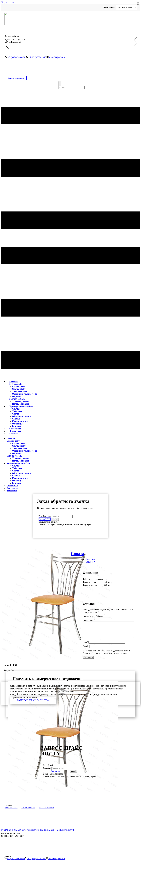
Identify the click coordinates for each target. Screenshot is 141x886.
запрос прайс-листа (33, 700)
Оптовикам (12, 485)
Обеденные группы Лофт (24, 394)
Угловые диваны (20, 401)
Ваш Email (48, 765)
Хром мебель (28, 808)
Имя (85, 642)
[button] (7, 39)
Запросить (56, 771)
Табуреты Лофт (20, 391)
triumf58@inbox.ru (57, 57)
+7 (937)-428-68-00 (16, 57)
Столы (15, 414)
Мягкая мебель (17, 399)
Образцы (16, 453)
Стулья (16, 409)
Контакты (14, 433)
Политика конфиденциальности (57, 830)
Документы (12, 488)
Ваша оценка (90, 616)
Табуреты (17, 411)
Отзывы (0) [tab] (91, 562)
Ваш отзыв (89, 620)
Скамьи (16, 419)
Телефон (43, 516)
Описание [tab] (90, 559)
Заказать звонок (16, 78)
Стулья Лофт (18, 389)
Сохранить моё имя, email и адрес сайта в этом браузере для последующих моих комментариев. (106, 652)
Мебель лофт (15, 384)
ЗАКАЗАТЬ (44, 519)
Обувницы (17, 424)
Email (86, 646)
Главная (11, 438)
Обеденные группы (21, 416)
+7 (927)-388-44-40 (37, 57)
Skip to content (7, 2)
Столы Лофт (18, 386)
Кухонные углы (20, 421)
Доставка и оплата (11, 830)
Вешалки (16, 483)
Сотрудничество (30, 830)
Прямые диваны (20, 461)
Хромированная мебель (21, 406)
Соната (77, 553)
